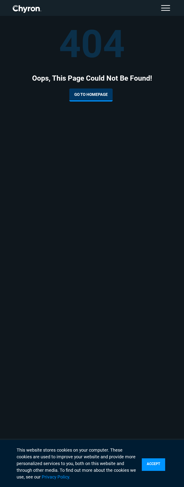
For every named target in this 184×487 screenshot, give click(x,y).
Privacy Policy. (56, 477)
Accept (153, 464)
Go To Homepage (91, 94)
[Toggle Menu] (165, 8)
